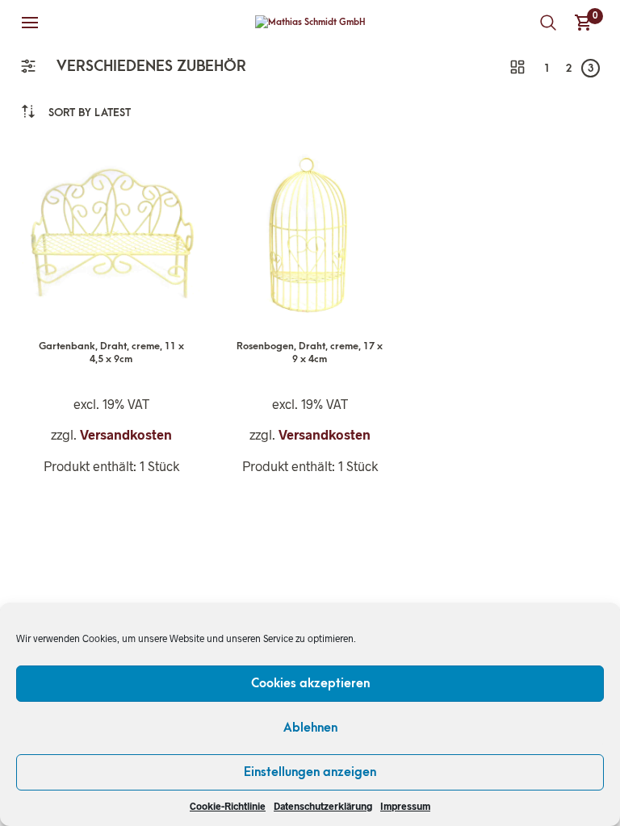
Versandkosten (126, 434)
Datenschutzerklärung (323, 805)
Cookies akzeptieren (310, 683)
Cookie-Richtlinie (228, 805)
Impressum (405, 805)
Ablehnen (310, 727)
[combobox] (89, 112)
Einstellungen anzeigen (310, 772)
